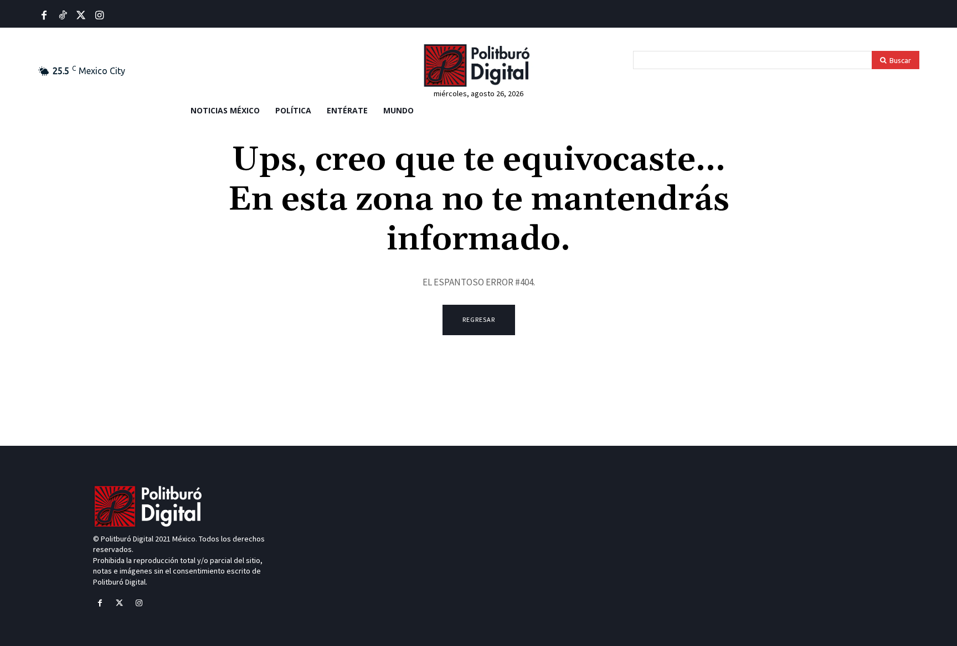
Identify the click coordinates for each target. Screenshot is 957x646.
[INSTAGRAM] (99, 15)
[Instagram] (139, 603)
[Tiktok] (62, 15)
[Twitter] (81, 15)
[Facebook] (44, 15)
